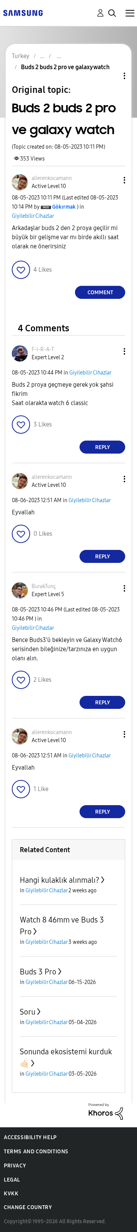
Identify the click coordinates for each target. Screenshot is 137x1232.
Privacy (15, 1165)
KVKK (11, 1193)
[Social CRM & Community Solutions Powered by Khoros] (106, 1111)
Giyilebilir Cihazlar (33, 216)
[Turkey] (23, 12)
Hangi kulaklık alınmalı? (59, 880)
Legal (12, 1180)
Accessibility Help (30, 1137)
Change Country (28, 1207)
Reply (102, 447)
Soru (27, 1011)
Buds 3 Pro (38, 971)
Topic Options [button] (111, 76)
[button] (112, 180)
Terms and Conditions (36, 1151)
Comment (100, 292)
